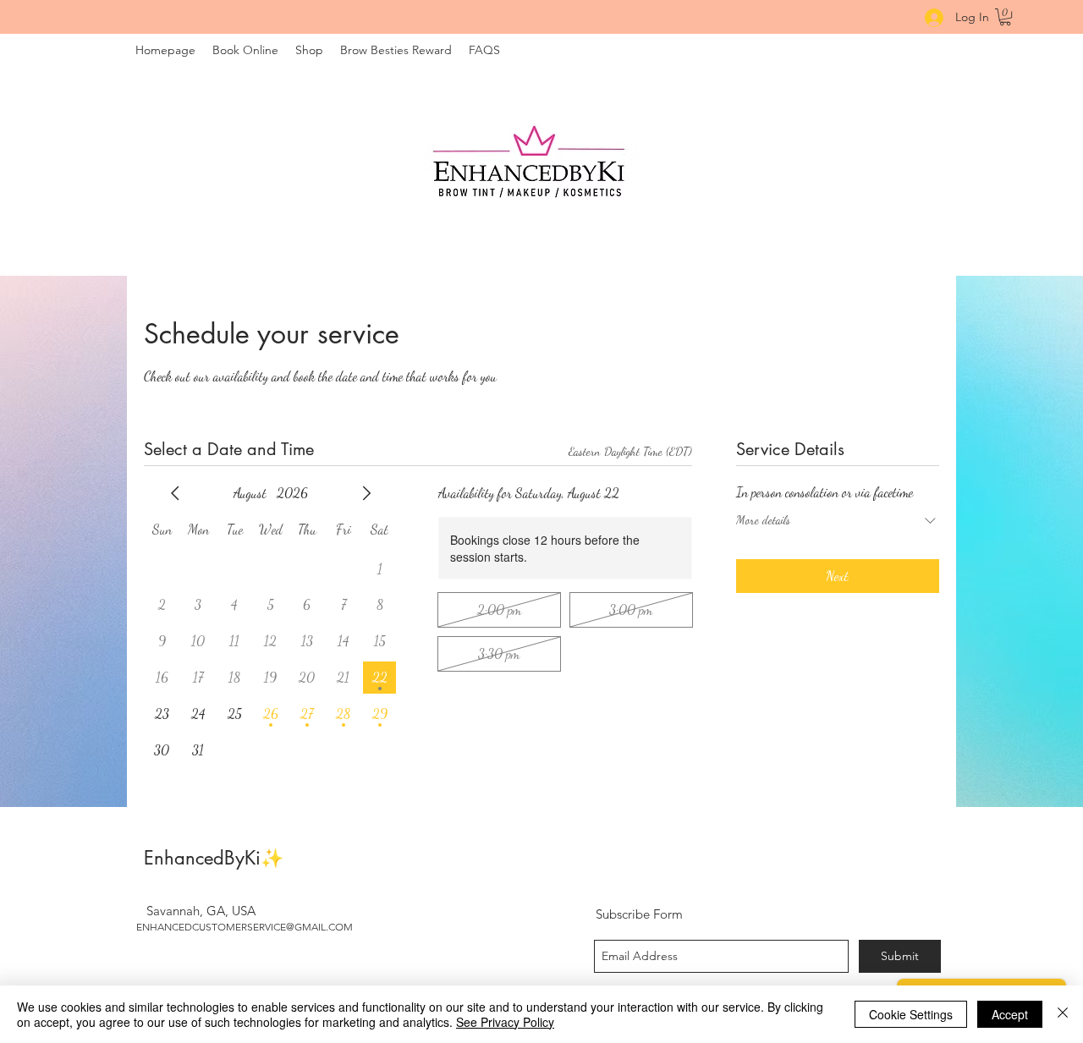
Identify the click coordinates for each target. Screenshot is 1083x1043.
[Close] (1063, 1014)
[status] (630, 451)
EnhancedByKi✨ (213, 858)
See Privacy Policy (505, 1021)
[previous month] (175, 493)
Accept (1010, 1014)
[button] (1005, 16)
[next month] (366, 493)
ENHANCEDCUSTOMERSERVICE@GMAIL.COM (244, 926)
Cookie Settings (911, 1014)
